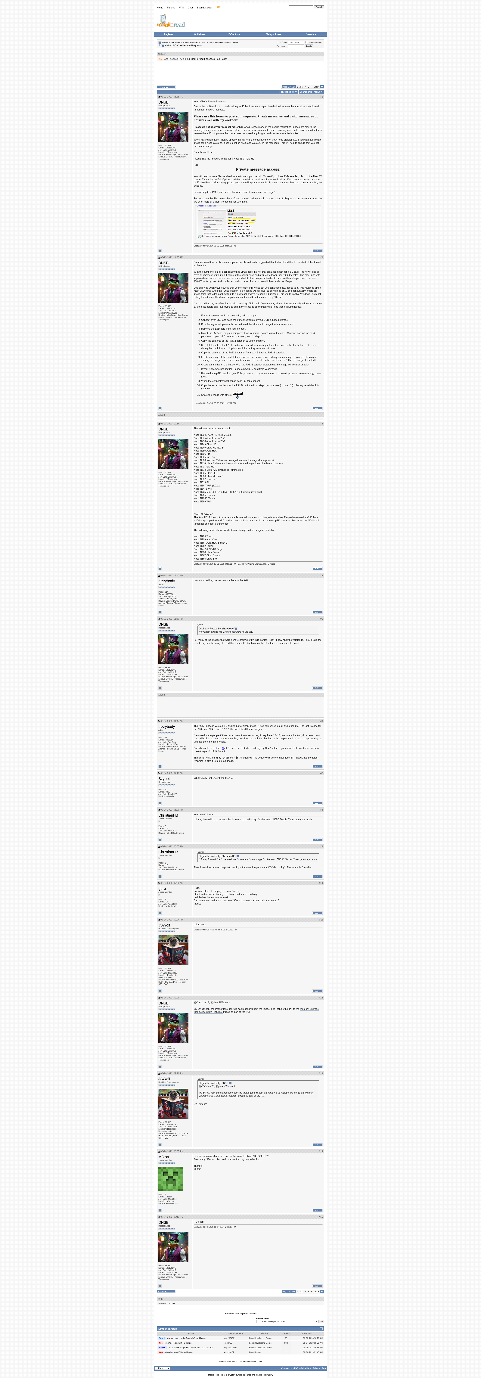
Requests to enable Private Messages (268, 182)
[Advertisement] (240, 73)
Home (160, 7)
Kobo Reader (206, 43)
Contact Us (286, 1368)
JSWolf (164, 925)
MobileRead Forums (171, 43)
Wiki (181, 7)
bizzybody (166, 581)
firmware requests (166, 1303)
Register (168, 34)
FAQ (296, 1368)
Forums (171, 7)
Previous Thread (234, 1313)
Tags (160, 1298)
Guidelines (199, 34)
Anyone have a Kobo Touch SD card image (186, 1338)
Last (316, 87)
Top (324, 1368)
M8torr (163, 1157)
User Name (282, 42)
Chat (190, 7)
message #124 (305, 520)
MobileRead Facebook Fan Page (208, 58)
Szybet (164, 779)
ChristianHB (168, 815)
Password (281, 46)
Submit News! (204, 7)
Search (310, 34)
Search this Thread (310, 92)
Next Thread (249, 1313)
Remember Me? (316, 43)
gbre (162, 888)
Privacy (316, 1368)
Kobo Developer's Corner (226, 43)
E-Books (233, 34)
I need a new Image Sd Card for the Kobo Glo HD (190, 1347)
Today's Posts (273, 34)
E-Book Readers (190, 43)
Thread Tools (288, 92)
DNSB (163, 102)
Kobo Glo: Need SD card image (178, 1343)
